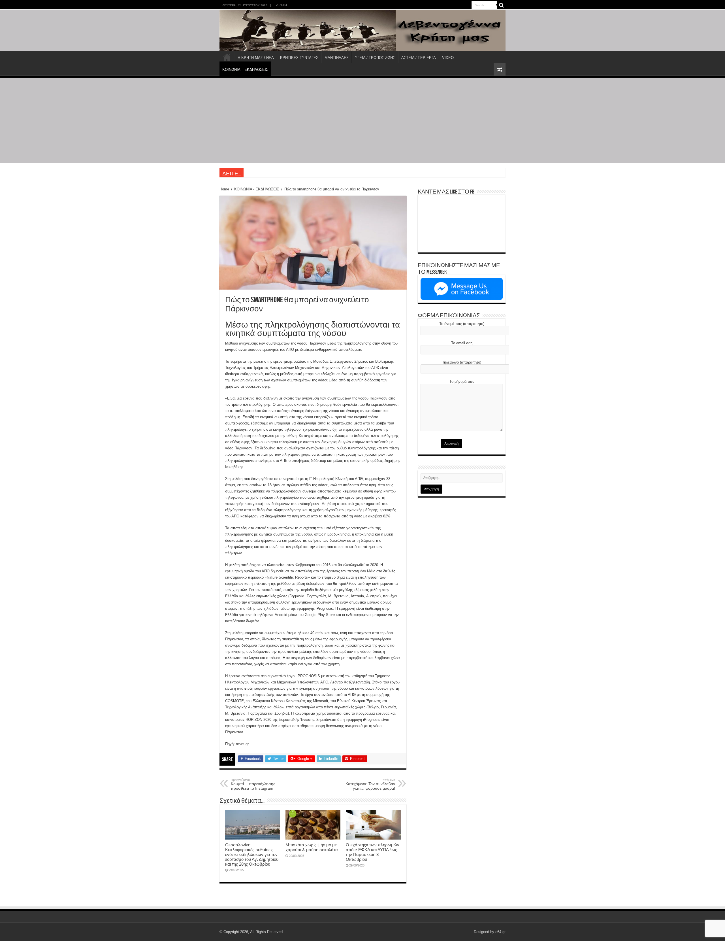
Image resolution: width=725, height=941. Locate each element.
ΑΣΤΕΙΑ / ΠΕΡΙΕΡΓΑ (418, 58)
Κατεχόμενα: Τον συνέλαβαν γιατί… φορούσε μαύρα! (370, 784)
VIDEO (448, 58)
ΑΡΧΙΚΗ (282, 5)
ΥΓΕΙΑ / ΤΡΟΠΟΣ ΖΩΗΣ (375, 58)
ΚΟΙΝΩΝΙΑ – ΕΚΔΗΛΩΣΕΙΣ (245, 69)
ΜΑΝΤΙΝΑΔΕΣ (337, 58)
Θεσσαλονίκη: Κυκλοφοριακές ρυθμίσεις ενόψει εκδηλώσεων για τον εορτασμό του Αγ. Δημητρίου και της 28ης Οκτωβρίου (251, 854)
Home (224, 189)
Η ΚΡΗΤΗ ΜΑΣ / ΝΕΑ (256, 58)
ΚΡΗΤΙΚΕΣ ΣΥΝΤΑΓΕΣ (299, 58)
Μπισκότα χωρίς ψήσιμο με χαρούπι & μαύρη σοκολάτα (311, 847)
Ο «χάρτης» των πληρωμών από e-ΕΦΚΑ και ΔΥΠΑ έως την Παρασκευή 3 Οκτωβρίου (372, 852)
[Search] (501, 5)
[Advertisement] (362, 120)
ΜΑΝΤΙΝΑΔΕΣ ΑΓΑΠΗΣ (265, 173)
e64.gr (500, 932)
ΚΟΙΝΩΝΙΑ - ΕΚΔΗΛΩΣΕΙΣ (256, 189)
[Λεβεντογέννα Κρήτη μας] (362, 30)
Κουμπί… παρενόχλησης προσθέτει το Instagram (253, 784)
